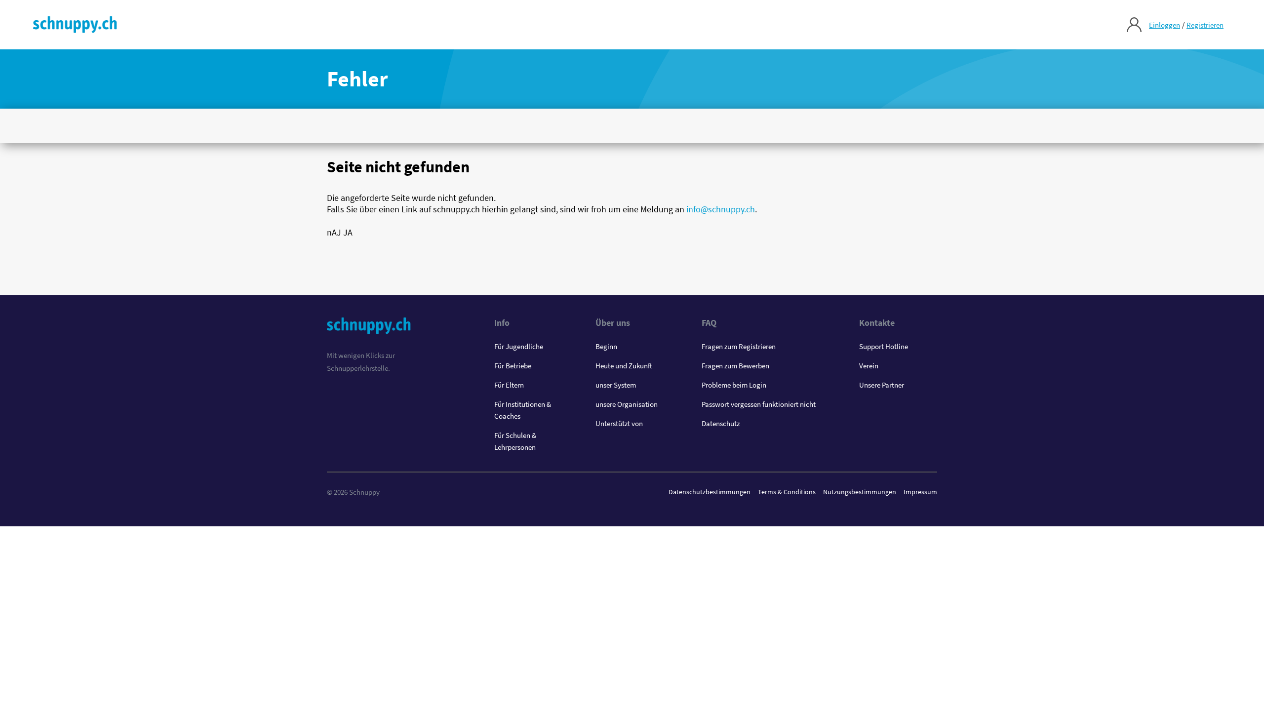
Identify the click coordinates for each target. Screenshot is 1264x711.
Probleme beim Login (734, 385)
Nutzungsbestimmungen (859, 491)
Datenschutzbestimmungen (709, 491)
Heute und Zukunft (623, 365)
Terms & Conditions (787, 491)
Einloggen (1164, 25)
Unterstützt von (619, 423)
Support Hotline (883, 346)
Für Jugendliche (518, 346)
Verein (868, 365)
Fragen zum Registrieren (739, 346)
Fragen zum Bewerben (735, 365)
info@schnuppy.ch (720, 209)
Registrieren (1205, 25)
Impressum (920, 491)
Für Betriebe (512, 365)
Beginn (606, 346)
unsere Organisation (626, 404)
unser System (615, 385)
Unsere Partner (881, 385)
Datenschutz (721, 423)
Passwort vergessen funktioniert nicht (759, 404)
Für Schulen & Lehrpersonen (515, 441)
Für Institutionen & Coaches (522, 410)
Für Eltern (509, 385)
